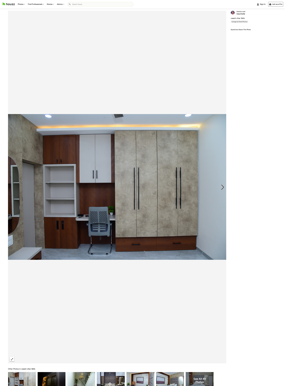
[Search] (69, 4)
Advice (60, 4)
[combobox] (100, 4)
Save (124, 359)
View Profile (240, 14)
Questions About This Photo (241, 30)
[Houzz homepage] (9, 3)
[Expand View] (12, 359)
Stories (49, 4)
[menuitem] (21, 4)
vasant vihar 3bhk (28, 369)
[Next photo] (222, 187)
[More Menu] (222, 359)
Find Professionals (35, 4)
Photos (20, 4)
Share (113, 359)
